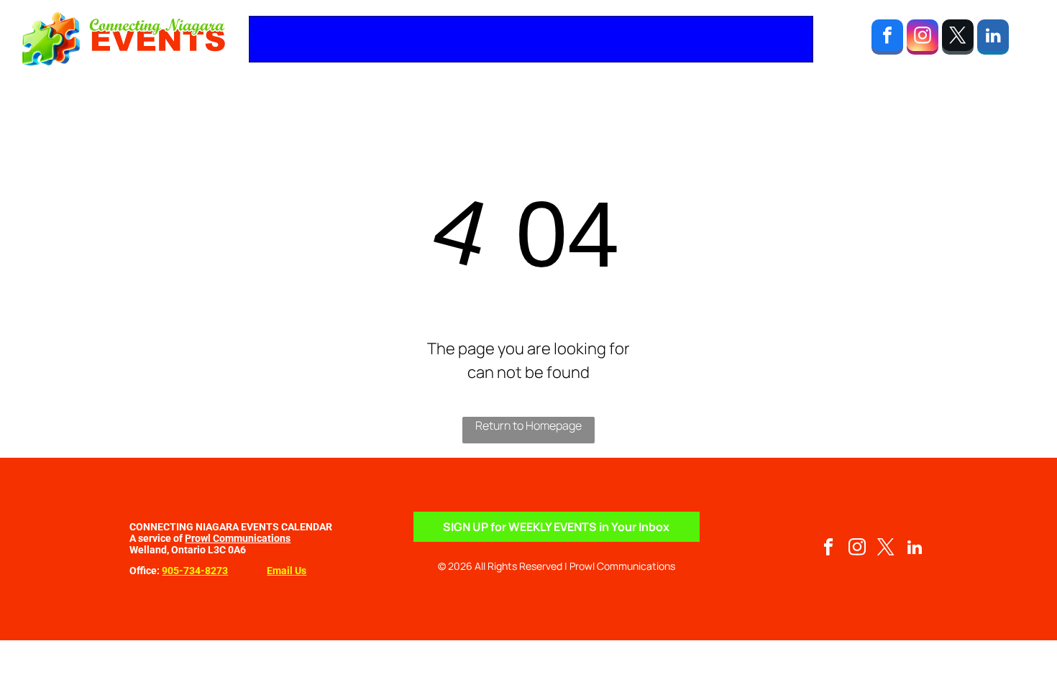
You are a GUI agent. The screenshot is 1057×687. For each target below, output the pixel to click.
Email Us (286, 570)
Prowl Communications (237, 538)
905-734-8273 (195, 570)
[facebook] (887, 38)
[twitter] (958, 38)
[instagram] (922, 38)
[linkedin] (993, 38)
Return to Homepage (528, 425)
